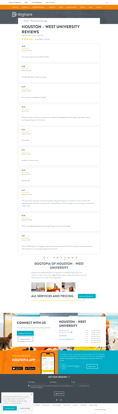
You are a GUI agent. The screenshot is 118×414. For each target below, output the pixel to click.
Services (24, 7)
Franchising (83, 405)
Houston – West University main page (35, 21)
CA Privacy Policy (56, 405)
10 (57, 257)
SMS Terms (75, 405)
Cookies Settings (25, 408)
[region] (17, 402)
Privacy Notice (46, 405)
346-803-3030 (63, 336)
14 (72, 257)
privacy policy (76, 386)
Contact (98, 7)
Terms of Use (67, 405)
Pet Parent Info (71, 7)
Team (90, 7)
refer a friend (50, 2)
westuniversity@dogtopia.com (67, 339)
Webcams (52, 7)
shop (26, 2)
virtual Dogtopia (37, 2)
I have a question (25, 339)
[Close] (31, 394)
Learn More (91, 366)
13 (68, 257)
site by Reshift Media (100, 409)
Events (61, 7)
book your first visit (15, 2)
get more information (86, 296)
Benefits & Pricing (38, 7)
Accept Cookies (10, 408)
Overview (15, 7)
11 (61, 257)
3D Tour (82, 7)
